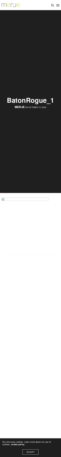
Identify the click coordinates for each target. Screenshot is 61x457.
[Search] (52, 5)
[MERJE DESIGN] (11, 5)
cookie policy (17, 444)
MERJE (20, 107)
